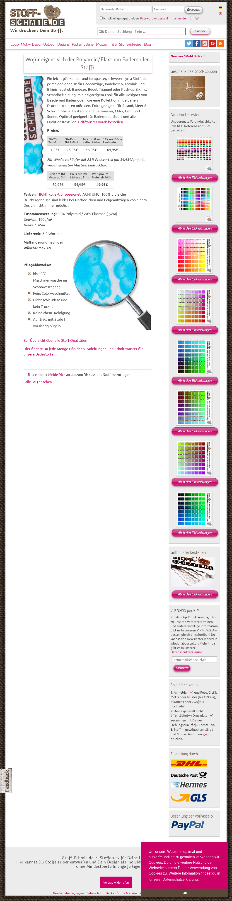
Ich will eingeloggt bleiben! (121, 18)
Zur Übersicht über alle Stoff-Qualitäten (55, 340)
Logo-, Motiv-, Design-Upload (32, 44)
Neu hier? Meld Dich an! (188, 56)
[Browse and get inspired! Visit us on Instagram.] (205, 45)
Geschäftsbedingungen (68, 893)
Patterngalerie (82, 44)
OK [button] (185, 893)
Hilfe (113, 44)
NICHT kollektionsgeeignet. (59, 194)
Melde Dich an (59, 374)
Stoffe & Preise (130, 44)
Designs (63, 44)
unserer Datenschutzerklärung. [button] (174, 879)
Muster (101, 44)
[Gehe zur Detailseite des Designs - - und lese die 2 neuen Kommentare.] (208, 221)
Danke (110, 893)
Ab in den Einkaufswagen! (195, 178)
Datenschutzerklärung (187, 652)
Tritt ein (34, 374)
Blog (147, 44)
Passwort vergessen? (154, 18)
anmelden (180, 18)
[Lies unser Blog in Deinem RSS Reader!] (220, 45)
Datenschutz (95, 893)
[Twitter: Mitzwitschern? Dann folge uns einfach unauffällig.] (189, 45)
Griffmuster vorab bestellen (100, 121)
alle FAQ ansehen (38, 381)
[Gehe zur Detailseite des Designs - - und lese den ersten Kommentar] (208, 171)
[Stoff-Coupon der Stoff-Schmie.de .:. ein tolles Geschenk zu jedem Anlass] (188, 99)
